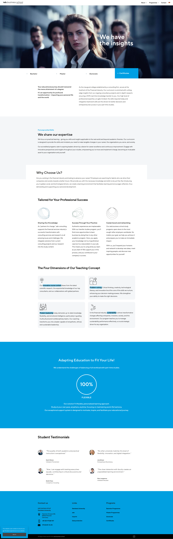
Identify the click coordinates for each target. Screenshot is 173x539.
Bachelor (33, 74)
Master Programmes (113, 513)
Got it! (14, 534)
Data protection (77, 521)
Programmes (153, 3)
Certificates (124, 73)
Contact (163, 3)
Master (62, 74)
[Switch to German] (169, 3)
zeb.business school (59, 536)
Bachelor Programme (113, 509)
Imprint (74, 517)
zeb (73, 513)
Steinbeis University (78, 509)
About (143, 3)
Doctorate (93, 74)
